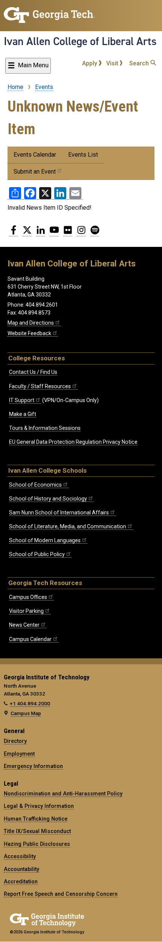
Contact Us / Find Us (33, 372)
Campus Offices (28, 597)
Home (15, 87)
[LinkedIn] (40, 233)
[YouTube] (54, 233)
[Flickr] (67, 233)
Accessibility (20, 856)
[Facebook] (13, 233)
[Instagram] (81, 233)
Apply (90, 63)
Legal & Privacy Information (39, 806)
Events (44, 87)
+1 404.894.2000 (30, 703)
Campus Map (26, 713)
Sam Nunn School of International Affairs (59, 513)
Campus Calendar (30, 639)
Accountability (21, 869)
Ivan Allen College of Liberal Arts (80, 41)
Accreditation (21, 881)
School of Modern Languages (45, 540)
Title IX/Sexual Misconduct (37, 831)
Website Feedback (29, 333)
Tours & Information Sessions (45, 428)
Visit (113, 63)
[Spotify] (94, 233)
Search (139, 63)
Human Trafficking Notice (35, 819)
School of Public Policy (37, 554)
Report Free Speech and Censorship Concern (61, 894)
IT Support (21, 400)
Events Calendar (35, 154)
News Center (24, 625)
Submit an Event (35, 171)
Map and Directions (31, 323)
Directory (15, 741)
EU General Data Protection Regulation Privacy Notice (73, 442)
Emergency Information (33, 766)
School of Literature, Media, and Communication (67, 526)
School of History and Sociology (48, 499)
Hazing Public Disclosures (37, 844)
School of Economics (35, 485)
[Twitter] (27, 233)
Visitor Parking (26, 611)
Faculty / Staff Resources (40, 386)
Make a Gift (22, 414)
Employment (19, 754)
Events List (83, 154)
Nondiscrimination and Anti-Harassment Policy (63, 794)
